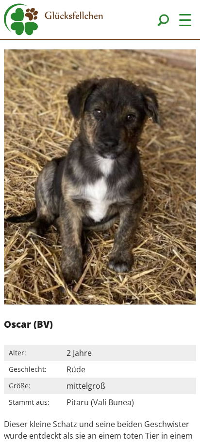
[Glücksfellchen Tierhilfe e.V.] (53, 20)
